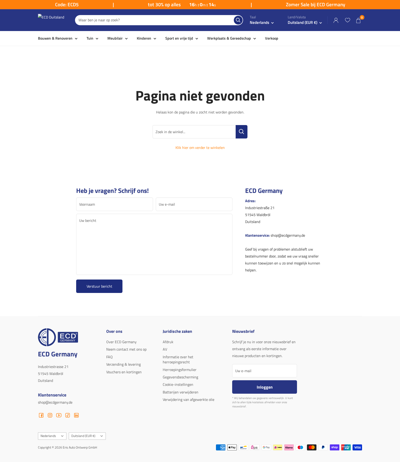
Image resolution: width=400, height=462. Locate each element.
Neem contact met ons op (126, 349)
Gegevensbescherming (180, 377)
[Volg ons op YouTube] (59, 415)
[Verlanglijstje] (347, 20)
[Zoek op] (238, 20)
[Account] (335, 20)
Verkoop (271, 38)
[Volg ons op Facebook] (41, 415)
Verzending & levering (123, 364)
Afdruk (168, 342)
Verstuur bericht (99, 286)
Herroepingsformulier (180, 369)
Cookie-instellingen (178, 384)
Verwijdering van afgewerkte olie (188, 399)
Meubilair (115, 38)
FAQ (109, 357)
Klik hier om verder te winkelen (200, 147)
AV (165, 349)
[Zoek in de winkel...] (241, 131)
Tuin (90, 38)
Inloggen (265, 387)
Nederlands (48, 436)
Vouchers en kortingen (124, 372)
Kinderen (144, 38)
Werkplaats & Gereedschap (229, 38)
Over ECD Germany (121, 342)
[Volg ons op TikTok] (67, 415)
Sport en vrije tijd (179, 38)
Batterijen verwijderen (180, 392)
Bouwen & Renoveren (55, 38)
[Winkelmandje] (358, 20)
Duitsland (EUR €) (83, 436)
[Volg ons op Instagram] (50, 415)
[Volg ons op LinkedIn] (76, 415)
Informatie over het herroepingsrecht (178, 359)
